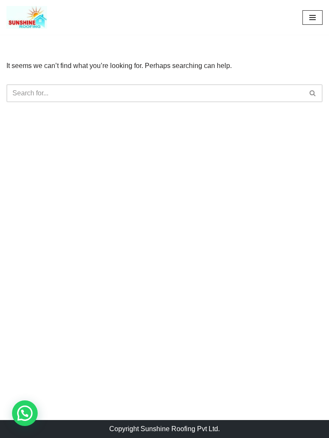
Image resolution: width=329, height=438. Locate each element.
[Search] (313, 93)
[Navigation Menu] (312, 17)
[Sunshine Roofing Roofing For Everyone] (26, 17)
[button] (25, 413)
